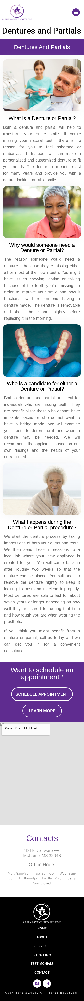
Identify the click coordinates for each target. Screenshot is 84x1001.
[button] (76, 12)
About (42, 937)
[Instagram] (47, 983)
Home (42, 928)
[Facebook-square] (37, 983)
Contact (42, 972)
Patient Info (42, 955)
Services (42, 946)
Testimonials (42, 964)
